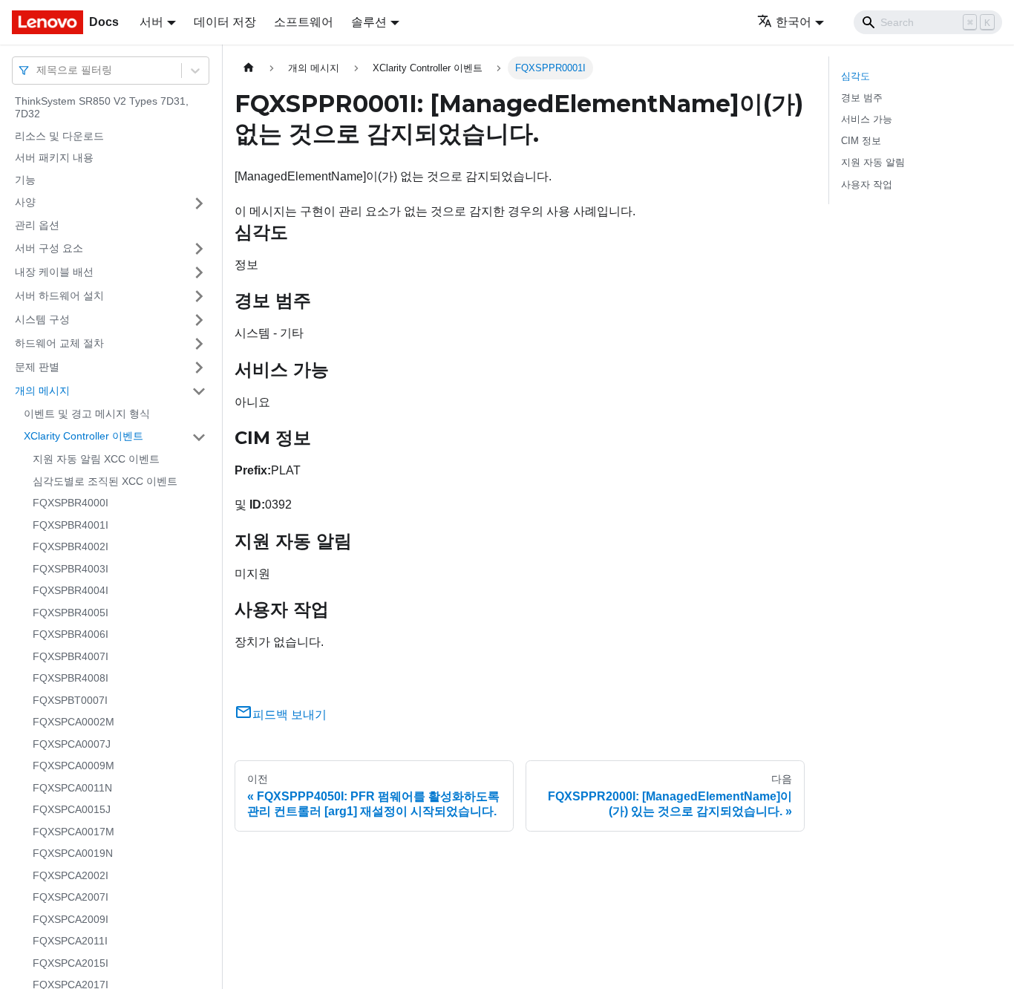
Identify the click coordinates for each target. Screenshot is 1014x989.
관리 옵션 (37, 226)
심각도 (855, 76)
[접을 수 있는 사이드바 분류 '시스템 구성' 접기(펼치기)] (199, 320)
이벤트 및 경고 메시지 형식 (87, 414)
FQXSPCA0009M (73, 766)
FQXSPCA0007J (72, 744)
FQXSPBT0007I (70, 700)
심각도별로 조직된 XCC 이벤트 (105, 481)
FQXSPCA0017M (73, 832)
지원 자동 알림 (873, 162)
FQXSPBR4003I (70, 569)
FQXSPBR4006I (70, 635)
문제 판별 (37, 367)
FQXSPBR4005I (70, 612)
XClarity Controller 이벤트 (83, 437)
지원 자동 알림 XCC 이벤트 (96, 460)
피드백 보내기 (289, 714)
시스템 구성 (42, 319)
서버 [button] (151, 22)
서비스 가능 (866, 119)
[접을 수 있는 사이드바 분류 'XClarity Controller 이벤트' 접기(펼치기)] (199, 437)
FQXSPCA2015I (70, 963)
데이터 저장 (225, 22)
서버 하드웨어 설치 (59, 295)
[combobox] (37, 70)
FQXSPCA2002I (70, 875)
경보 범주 (862, 97)
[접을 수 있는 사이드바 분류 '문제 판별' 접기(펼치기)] (199, 367)
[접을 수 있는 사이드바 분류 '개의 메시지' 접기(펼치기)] (199, 391)
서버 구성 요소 (49, 248)
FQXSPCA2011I (70, 941)
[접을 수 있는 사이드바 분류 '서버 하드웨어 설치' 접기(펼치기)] (199, 296)
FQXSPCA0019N (73, 854)
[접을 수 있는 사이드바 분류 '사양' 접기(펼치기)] (199, 203)
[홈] (249, 67)
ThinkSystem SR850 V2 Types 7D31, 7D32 (102, 107)
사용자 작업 (866, 184)
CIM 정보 (861, 140)
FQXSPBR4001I (70, 525)
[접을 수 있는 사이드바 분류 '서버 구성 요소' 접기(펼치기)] (199, 249)
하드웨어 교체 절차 (59, 343)
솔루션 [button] (369, 22)
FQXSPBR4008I (70, 679)
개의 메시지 (42, 390)
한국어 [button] (793, 22)
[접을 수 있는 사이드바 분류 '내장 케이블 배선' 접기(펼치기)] (199, 272)
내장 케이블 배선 (54, 272)
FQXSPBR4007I (70, 656)
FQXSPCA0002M (73, 722)
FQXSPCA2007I (70, 898)
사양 (25, 203)
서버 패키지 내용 (54, 158)
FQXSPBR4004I (70, 591)
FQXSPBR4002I (70, 547)
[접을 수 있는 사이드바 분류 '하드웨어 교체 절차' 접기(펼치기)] (199, 344)
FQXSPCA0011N (72, 788)
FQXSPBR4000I (70, 503)
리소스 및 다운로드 (59, 136)
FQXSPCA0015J (72, 810)
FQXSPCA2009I (70, 919)
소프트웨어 (303, 22)
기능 (25, 180)
